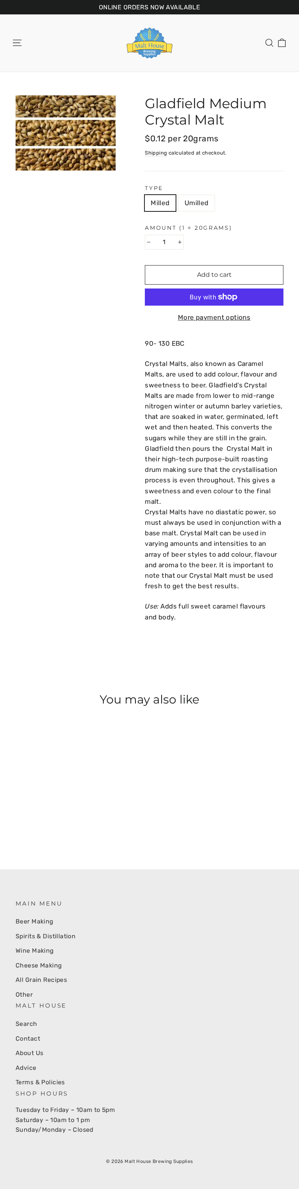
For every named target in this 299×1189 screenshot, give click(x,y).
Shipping (156, 153)
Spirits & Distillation (46, 936)
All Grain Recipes (41, 979)
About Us (29, 1053)
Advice (26, 1067)
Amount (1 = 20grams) (188, 228)
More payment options (214, 317)
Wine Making (35, 950)
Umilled (197, 203)
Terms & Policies (40, 1082)
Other (24, 994)
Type (154, 188)
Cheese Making (39, 965)
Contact (28, 1038)
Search (26, 1023)
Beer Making (34, 921)
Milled (160, 203)
